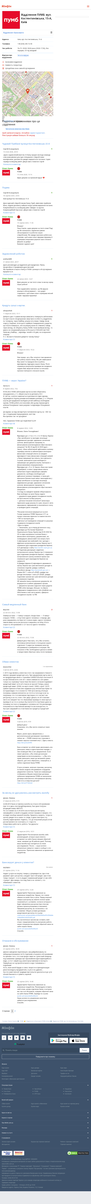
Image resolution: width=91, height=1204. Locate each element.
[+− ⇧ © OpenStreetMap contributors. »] (27, 93)
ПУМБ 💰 (23, 1021)
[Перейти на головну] (6, 6)
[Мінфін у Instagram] (22, 1037)
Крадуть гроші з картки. (13, 305)
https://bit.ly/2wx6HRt (24, 743)
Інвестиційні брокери (67, 1070)
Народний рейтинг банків (68, 1076)
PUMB (19, 172)
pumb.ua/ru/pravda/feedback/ (27, 929)
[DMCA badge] (78, 1153)
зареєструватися (37, 133)
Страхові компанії (66, 1144)
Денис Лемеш (9, 798)
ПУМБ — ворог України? (14, 380)
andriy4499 (7, 259)
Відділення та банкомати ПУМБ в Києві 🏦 (39, 1021)
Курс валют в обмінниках (39, 1103)
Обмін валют (6, 1103)
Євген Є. (6, 386)
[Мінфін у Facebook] (4, 1037)
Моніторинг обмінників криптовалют (13, 1079)
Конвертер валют (7, 1076)
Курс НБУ (5, 1070)
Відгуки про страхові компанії (40, 1141)
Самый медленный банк (14, 604)
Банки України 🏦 (13, 1021)
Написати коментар (12, 164)
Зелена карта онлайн (8, 1141)
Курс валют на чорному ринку (69, 1103)
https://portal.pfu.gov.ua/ (39, 570)
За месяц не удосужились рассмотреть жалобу (25, 793)
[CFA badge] (30, 1153)
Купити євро (35, 1106)
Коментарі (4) (9, 423)
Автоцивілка (6, 1144)
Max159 (6, 610)
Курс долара (35, 1068)
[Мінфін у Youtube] (29, 1037)
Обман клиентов (10, 662)
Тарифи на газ (64, 1073)
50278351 (6, 867)
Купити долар (6, 1106)
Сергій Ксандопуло (11, 149)
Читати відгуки (23, 55)
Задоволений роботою (13, 254)
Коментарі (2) (9, 627)
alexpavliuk (7, 311)
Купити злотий (64, 1106)
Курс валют (5, 1068)
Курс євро (63, 1068)
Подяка (5, 187)
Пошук (84, 1050)
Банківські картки (36, 1070)
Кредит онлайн (36, 1076)
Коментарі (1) (9, 212)
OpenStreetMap (9, 121)
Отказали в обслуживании (15, 941)
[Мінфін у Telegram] (10, 1037)
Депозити (34, 1073)
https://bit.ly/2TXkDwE (25, 783)
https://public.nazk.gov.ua (43, 548)
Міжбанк (4, 1073)
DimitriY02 (7, 667)
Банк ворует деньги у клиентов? (18, 862)
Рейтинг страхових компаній (69, 1141)
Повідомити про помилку (45, 1057)
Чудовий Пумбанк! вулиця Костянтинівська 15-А (26, 144)
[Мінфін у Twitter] (16, 1037)
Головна (4, 1021)
